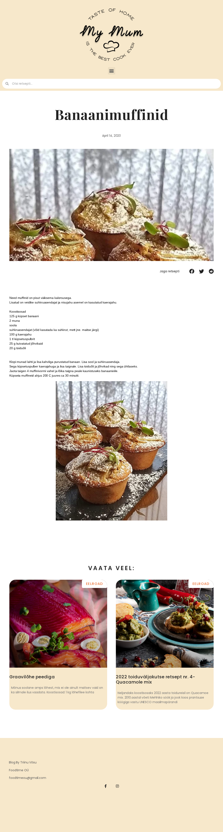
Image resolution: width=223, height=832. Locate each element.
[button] (111, 70)
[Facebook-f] (105, 786)
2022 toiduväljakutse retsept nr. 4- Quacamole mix (155, 679)
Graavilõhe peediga (32, 677)
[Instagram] (117, 786)
